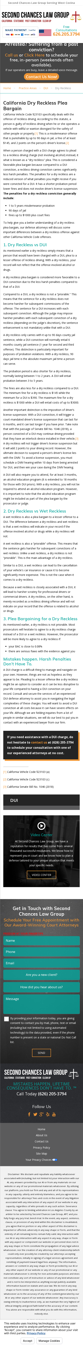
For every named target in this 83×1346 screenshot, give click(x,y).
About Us (41, 1135)
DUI (45, 88)
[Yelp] (48, 1115)
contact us (39, 742)
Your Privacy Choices (39, 1160)
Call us (11, 55)
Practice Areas (28, 88)
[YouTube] (54, 1115)
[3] (76, 438)
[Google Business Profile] (42, 1115)
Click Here (34, 55)
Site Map (41, 1153)
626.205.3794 (66, 34)
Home (7, 88)
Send (41, 1053)
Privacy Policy (41, 1147)
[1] (36, 133)
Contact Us (41, 1141)
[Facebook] (29, 1115)
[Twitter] (35, 1115)
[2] (67, 143)
